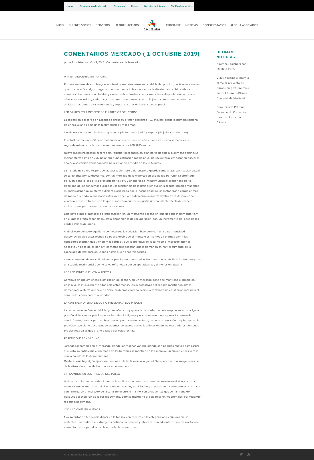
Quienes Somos (80, 25)
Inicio (60, 25)
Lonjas (69, 6)
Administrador (78, 62)
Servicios (103, 25)
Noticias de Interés (154, 6)
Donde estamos (214, 25)
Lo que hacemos (126, 25)
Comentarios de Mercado (93, 6)
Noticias (191, 25)
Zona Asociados (245, 25)
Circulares (119, 6)
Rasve (134, 6)
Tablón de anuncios (181, 6)
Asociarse (173, 25)
